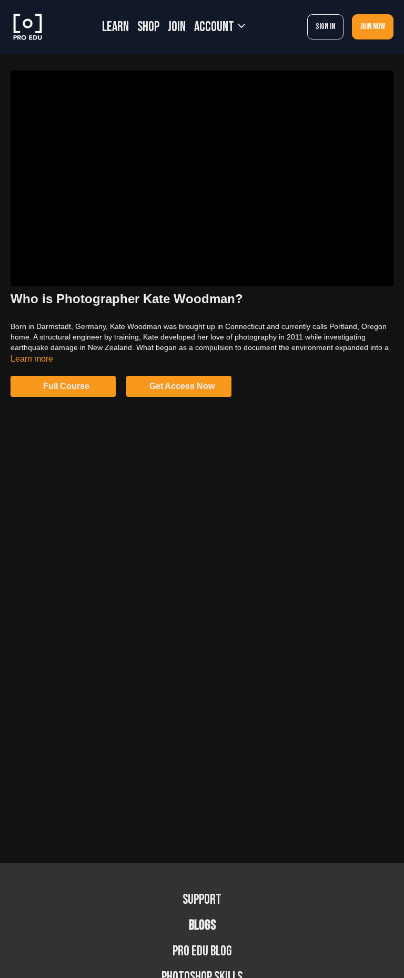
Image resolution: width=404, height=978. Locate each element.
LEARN (115, 27)
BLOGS (202, 925)
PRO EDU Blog (202, 951)
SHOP (148, 27)
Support (202, 900)
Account (215, 27)
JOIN (177, 27)
